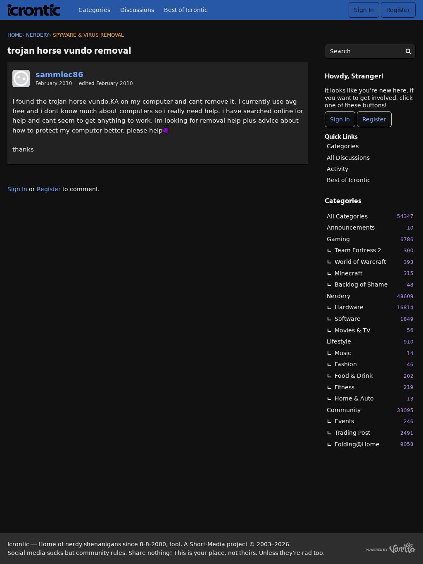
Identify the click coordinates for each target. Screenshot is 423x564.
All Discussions (348, 157)
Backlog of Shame (374, 284)
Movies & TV (374, 330)
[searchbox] (370, 51)
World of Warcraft (374, 261)
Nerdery (370, 296)
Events (374, 421)
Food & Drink (374, 375)
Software (374, 318)
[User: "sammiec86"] (21, 78)
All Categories (370, 216)
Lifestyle (370, 341)
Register (398, 10)
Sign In (364, 10)
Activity (337, 169)
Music (374, 353)
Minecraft (374, 273)
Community (370, 410)
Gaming (370, 239)
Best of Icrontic (186, 10)
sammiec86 (59, 74)
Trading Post (374, 432)
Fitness (374, 387)
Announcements (370, 227)
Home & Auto (374, 398)
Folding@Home (374, 444)
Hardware (374, 307)
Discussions (137, 10)
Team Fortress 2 (374, 250)
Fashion (374, 364)
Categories (94, 10)
